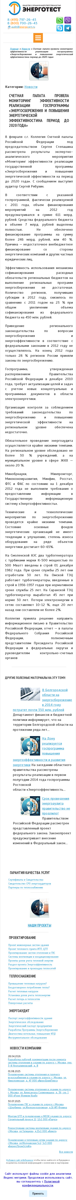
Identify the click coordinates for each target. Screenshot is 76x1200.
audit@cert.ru (23, 27)
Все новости (66, 1152)
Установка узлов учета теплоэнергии (29, 995)
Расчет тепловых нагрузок (23, 991)
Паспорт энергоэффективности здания (30, 1018)
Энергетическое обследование (26, 1022)
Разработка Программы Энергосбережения (33, 1030)
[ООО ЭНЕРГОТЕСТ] (33, 8)
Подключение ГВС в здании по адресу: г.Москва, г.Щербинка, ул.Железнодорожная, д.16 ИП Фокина (37, 1106)
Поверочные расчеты (20, 1003)
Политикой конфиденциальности (41, 1183)
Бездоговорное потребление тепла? (29, 987)
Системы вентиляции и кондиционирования (33, 956)
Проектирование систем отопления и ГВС (31, 953)
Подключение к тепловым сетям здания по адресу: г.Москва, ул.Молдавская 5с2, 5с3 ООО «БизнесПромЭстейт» (37, 1143)
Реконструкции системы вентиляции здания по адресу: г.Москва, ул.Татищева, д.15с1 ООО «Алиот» (39, 1130)
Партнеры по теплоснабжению (25, 887)
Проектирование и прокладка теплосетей (32, 968)
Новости (30, 87)
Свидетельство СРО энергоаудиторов (29, 883)
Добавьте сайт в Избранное (19, 1160)
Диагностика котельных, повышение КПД (32, 1033)
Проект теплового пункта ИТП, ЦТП (28, 949)
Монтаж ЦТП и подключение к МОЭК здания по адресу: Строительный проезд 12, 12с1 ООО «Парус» (40, 1118)
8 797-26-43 (21, 20)
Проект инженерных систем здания (28, 945)
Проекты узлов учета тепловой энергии (30, 960)
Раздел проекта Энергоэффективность (30, 964)
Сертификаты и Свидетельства (25, 879)
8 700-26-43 (22, 23)
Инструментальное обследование (27, 1037)
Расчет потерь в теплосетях (24, 999)
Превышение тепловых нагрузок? (27, 983)
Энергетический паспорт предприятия (30, 1026)
